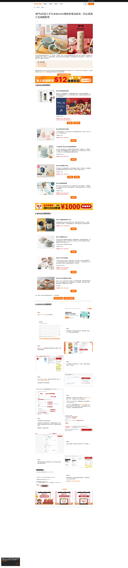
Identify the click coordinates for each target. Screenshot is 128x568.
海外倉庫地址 (85, 397)
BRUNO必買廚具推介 (42, 64)
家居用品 (42, 7)
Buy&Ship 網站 (42, 314)
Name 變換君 (82, 404)
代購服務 (43, 72)
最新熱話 (38, 7)
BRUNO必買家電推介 (42, 63)
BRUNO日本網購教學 (42, 66)
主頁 (34, 7)
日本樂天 (41, 348)
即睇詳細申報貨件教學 (75, 481)
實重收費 (72, 70)
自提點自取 (81, 70)
